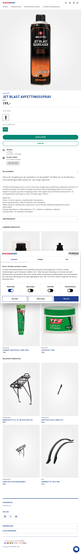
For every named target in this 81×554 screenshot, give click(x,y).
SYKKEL (5, 7)
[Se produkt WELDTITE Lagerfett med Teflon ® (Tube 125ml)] (21, 323)
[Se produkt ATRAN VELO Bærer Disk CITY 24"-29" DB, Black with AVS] (21, 393)
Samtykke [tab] (14, 259)
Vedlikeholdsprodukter (32, 7)
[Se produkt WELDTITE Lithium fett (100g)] (59, 323)
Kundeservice (7, 505)
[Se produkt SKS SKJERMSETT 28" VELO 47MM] (59, 455)
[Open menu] (77, 2)
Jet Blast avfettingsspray (51, 7)
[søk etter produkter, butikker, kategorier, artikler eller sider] (66, 3)
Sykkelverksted (16, 7)
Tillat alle (66, 299)
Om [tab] (67, 259)
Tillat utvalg (41, 299)
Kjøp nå (40, 143)
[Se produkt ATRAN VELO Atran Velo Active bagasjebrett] (21, 455)
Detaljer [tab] (40, 259)
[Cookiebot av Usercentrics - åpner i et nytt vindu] (70, 253)
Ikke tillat (15, 299)
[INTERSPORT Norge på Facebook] (10, 516)
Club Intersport (9, 531)
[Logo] (10, 2)
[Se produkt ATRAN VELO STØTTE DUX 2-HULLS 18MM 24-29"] (59, 393)
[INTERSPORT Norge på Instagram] (5, 516)
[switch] (30, 290)
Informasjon (8, 526)
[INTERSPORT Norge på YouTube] (16, 516)
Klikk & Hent (40, 137)
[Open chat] (76, 549)
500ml (5, 129)
